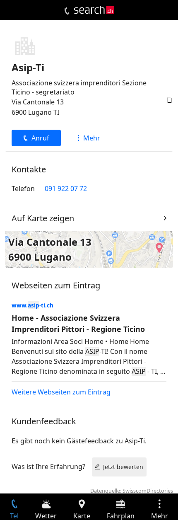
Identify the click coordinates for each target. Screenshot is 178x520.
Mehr (91, 138)
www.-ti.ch (32, 305)
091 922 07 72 (66, 188)
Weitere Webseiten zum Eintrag (61, 392)
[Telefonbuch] (67, 11)
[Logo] (94, 10)
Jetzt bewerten (123, 467)
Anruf (40, 138)
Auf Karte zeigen (43, 218)
